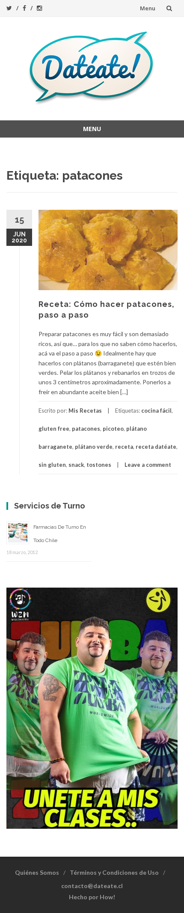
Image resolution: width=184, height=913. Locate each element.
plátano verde (94, 446)
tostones (98, 464)
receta (124, 446)
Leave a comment (148, 464)
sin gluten (52, 464)
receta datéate (156, 446)
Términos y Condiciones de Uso (114, 872)
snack (76, 464)
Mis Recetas (85, 410)
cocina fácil (156, 410)
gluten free (54, 428)
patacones (86, 428)
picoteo (113, 428)
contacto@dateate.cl (92, 885)
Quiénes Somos (37, 872)
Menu (147, 8)
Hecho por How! (92, 897)
